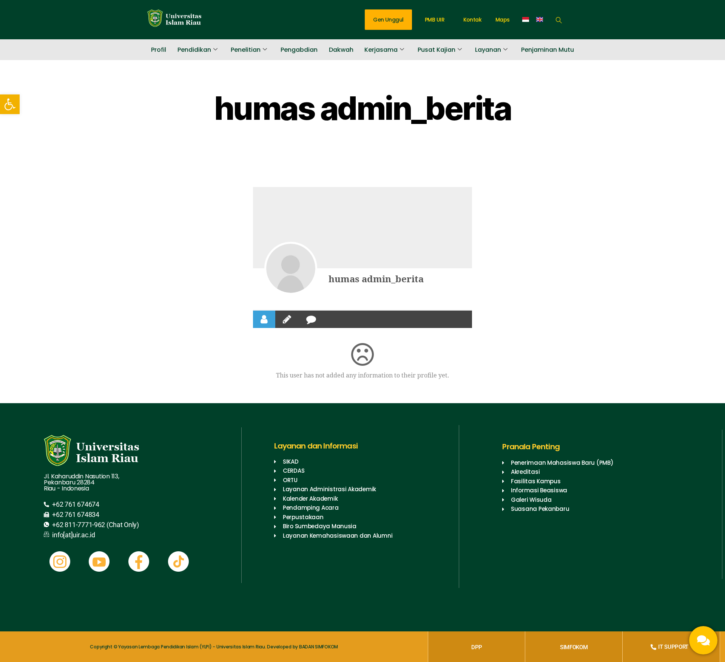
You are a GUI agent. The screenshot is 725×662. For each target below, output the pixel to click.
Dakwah (341, 49)
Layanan (488, 49)
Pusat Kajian (436, 49)
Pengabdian (299, 49)
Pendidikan (194, 49)
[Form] (703, 640)
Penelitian (246, 49)
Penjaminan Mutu (547, 49)
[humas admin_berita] (290, 268)
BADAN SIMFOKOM (318, 646)
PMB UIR (434, 19)
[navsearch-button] (558, 19)
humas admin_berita (376, 279)
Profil (158, 49)
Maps (502, 19)
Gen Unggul (388, 19)
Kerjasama (381, 49)
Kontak (472, 19)
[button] (10, 104)
